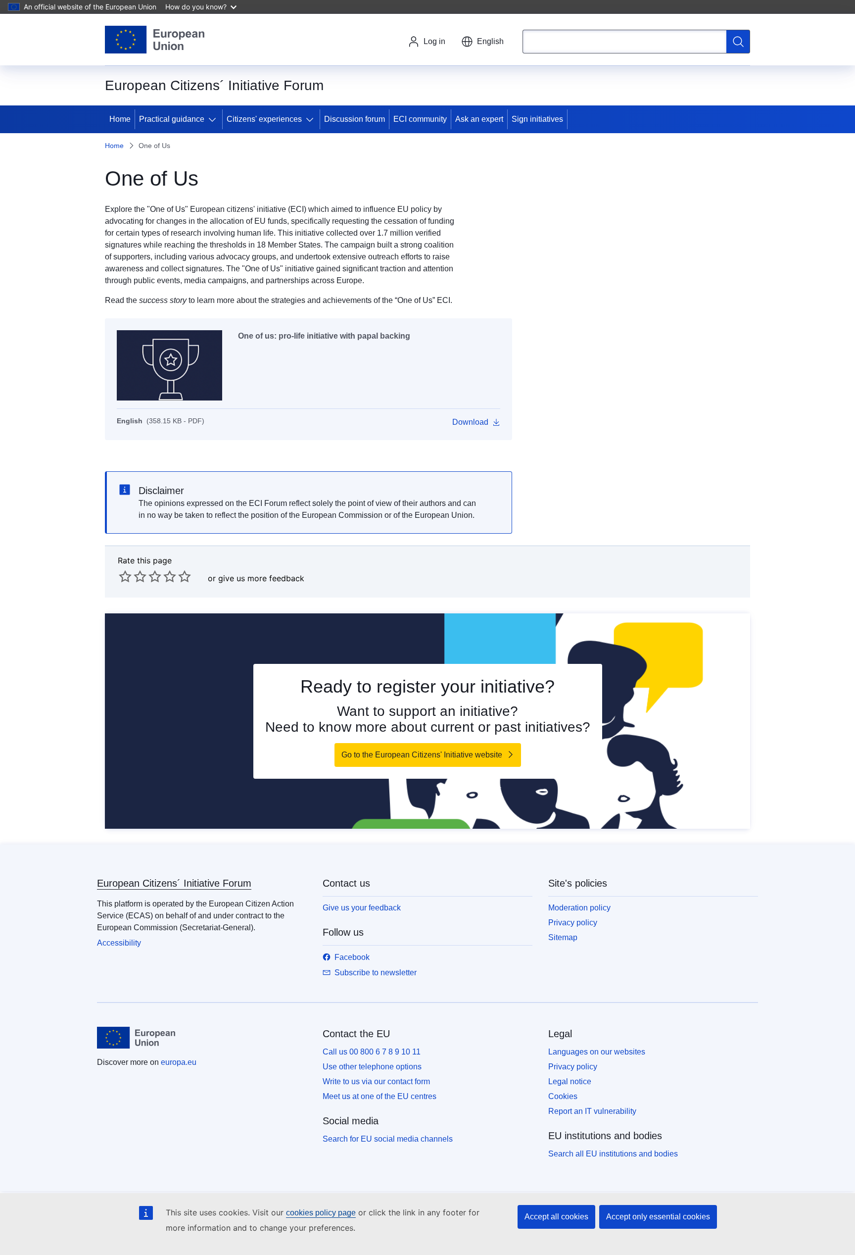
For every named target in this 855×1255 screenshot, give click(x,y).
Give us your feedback (362, 908)
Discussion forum (354, 119)
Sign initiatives (537, 119)
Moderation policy (579, 908)
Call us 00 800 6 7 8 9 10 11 (372, 1052)
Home (120, 119)
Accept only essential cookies (658, 1216)
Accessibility (119, 943)
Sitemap (562, 937)
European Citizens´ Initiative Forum (174, 883)
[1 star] (125, 576)
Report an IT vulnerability (592, 1111)
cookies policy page (321, 1212)
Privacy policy (572, 922)
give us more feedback (261, 578)
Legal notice (569, 1081)
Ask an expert (479, 119)
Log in (434, 41)
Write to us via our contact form (376, 1081)
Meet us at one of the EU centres (379, 1096)
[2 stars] (132, 576)
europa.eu (178, 1062)
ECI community (420, 119)
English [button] (490, 41)
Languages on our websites (596, 1052)
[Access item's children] (214, 119)
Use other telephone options (372, 1066)
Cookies (562, 1096)
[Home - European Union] (154, 39)
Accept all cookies (556, 1216)
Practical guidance (171, 119)
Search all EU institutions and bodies (613, 1154)
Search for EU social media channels (388, 1139)
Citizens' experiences (264, 119)
